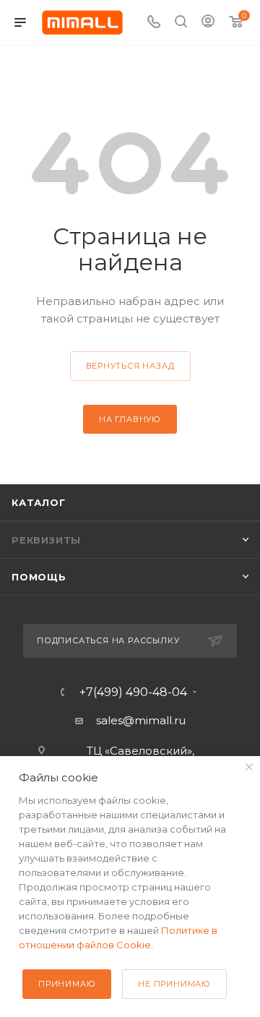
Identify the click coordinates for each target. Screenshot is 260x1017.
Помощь (39, 577)
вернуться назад (130, 366)
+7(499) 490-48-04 (133, 692)
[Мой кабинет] (208, 23)
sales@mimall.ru (141, 720)
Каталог (39, 502)
